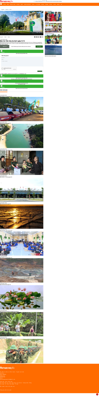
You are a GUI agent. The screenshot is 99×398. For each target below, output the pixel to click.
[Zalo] (38, 37)
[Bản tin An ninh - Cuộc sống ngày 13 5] (21, 351)
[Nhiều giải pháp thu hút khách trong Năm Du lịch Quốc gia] (21, 324)
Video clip (6, 9)
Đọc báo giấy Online (55, 1)
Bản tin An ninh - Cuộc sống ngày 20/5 (6, 230)
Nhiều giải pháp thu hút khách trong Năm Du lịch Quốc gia (9, 311)
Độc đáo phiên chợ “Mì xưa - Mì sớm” (51, 44)
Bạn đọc (58, 4)
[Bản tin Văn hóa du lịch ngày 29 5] (21, 136)
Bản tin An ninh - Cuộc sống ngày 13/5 (6, 338)
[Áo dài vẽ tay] (53, 16)
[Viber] (40, 37)
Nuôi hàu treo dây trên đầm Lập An (50, 56)
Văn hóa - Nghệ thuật (27, 4)
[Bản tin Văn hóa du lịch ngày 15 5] (21, 297)
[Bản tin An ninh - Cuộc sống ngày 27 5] (21, 163)
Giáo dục (42, 4)
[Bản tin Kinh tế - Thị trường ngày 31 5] (21, 109)
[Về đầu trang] (97, 394)
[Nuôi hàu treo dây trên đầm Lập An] (53, 50)
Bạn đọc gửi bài (49, 1)
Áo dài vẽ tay (47, 22)
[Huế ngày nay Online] (6, 2)
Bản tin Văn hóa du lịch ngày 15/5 (5, 284)
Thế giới (54, 4)
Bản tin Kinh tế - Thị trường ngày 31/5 (6, 96)
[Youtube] (46, 1)
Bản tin (10, 9)
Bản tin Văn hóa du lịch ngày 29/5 (5, 123)
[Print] (35, 37)
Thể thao (50, 4)
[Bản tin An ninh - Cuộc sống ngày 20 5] (21, 243)
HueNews (60, 1)
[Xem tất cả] (61, 4)
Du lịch (33, 4)
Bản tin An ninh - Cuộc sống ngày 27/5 (6, 150)
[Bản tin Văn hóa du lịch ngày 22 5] (21, 216)
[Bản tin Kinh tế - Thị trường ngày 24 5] (21, 190)
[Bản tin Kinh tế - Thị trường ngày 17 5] (21, 270)
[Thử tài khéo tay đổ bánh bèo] (53, 28)
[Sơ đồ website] (43, 1)
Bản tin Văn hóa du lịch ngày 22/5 (5, 203)
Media (8, 4)
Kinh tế (22, 4)
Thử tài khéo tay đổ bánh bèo (49, 33)
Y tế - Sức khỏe (38, 4)
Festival (4, 4)
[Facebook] (44, 1)
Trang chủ (2, 9)
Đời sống (46, 4)
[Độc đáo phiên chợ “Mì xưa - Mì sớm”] (53, 39)
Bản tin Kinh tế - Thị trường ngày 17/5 (6, 257)
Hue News (18, 4)
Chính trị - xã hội (12, 4)
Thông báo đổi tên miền (5, 390)
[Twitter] (42, 37)
